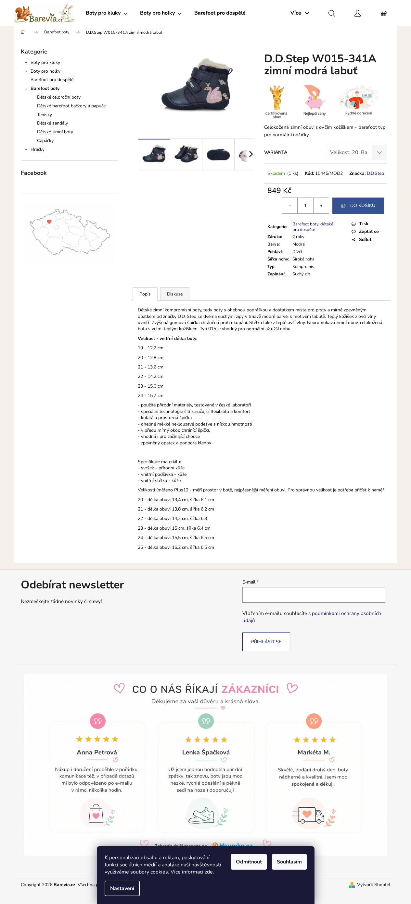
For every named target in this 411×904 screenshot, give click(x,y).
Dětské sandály (52, 123)
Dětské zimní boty (55, 132)
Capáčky (45, 141)
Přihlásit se (266, 642)
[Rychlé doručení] (358, 101)
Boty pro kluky (45, 62)
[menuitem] (106, 13)
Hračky (38, 149)
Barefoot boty (45, 88)
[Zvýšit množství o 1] (321, 205)
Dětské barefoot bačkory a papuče (71, 106)
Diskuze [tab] (175, 294)
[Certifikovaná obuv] (282, 102)
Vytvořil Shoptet (374, 885)
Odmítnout (249, 861)
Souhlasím (289, 861)
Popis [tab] (145, 294)
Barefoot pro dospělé (52, 80)
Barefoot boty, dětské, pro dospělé (313, 227)
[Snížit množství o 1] (290, 205)
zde (209, 871)
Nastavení (122, 888)
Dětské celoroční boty (59, 97)
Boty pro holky (45, 71)
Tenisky (44, 115)
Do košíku (362, 205)
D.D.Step (375, 173)
